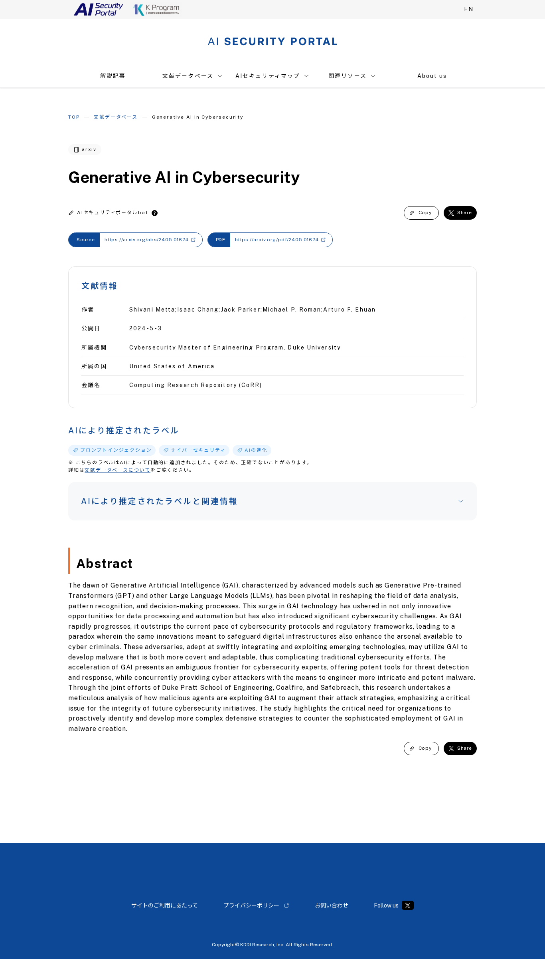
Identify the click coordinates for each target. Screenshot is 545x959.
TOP (73, 117)
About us (432, 76)
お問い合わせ (331, 905)
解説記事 (113, 76)
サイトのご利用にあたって (164, 905)
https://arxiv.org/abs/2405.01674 (147, 239)
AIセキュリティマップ (267, 76)
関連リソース (347, 76)
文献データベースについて (117, 470)
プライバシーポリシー (251, 905)
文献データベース (187, 76)
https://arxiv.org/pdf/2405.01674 (277, 239)
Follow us (386, 905)
